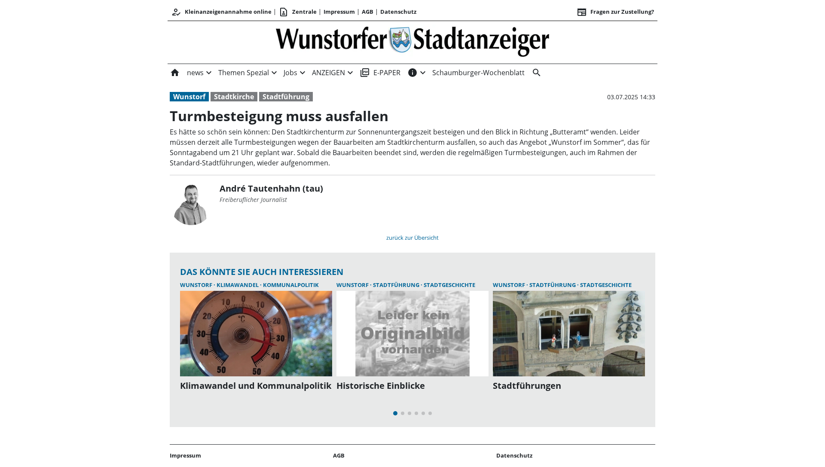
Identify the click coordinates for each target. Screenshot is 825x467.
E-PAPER (380, 72)
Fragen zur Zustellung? (615, 12)
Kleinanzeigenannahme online (221, 12)
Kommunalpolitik (291, 285)
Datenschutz (398, 11)
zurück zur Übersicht (412, 237)
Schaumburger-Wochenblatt (478, 72)
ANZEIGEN (328, 72)
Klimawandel (238, 285)
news (195, 72)
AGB (367, 11)
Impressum (339, 11)
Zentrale (297, 12)
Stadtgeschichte (449, 285)
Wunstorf (189, 96)
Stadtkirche (234, 96)
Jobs (290, 72)
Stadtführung (286, 96)
